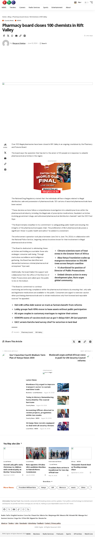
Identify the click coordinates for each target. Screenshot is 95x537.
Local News (29, 428)
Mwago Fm (83, 515)
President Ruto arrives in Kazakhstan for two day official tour (59, 470)
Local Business (37, 392)
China (83, 487)
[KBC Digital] (9, 2)
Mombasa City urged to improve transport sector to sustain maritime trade (40, 387)
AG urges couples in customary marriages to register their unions (46, 313)
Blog (9, 17)
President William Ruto (27, 487)
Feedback (40, 523)
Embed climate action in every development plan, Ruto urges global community (71, 277)
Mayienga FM (54, 515)
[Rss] (28, 509)
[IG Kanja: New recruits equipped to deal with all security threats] (63, 426)
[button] (75, 2)
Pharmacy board (27, 332)
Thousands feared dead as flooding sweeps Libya (81, 467)
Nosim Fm (42, 518)
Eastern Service (7, 518)
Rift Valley (39, 332)
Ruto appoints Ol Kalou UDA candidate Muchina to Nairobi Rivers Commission (35, 468)
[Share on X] (8, 36)
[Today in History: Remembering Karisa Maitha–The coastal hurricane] (63, 400)
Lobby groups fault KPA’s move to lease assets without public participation (50, 309)
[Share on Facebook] (4, 36)
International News (55, 461)
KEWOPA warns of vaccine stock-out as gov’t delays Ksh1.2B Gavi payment (50, 317)
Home (4, 17)
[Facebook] (4, 509)
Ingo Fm (17, 518)
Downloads (23, 523)
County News (9, 20)
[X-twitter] (9, 509)
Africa (73, 461)
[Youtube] (14, 509)
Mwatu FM (64, 515)
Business (29, 392)
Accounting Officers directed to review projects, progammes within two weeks (40, 412)
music (73, 487)
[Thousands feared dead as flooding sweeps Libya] (81, 453)
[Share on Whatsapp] (12, 36)
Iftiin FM (25, 518)
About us (4, 523)
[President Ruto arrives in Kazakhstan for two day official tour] (59, 453)
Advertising (32, 523)
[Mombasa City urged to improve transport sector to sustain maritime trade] (63, 387)
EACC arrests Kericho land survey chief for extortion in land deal (45, 322)
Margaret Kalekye (19, 43)
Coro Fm (27, 515)
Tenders (11, 523)
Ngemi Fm (34, 518)
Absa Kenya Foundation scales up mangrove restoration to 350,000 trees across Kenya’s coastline (72, 260)
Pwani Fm (35, 515)
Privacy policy (56, 523)
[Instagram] (23, 509)
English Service (17, 515)
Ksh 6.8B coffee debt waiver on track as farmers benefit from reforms (48, 305)
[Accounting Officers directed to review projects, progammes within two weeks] (63, 413)
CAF (52, 487)
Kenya (43, 487)
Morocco (62, 487)
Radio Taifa (5, 515)
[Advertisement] (47, 65)
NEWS (19, 20)
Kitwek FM (73, 515)
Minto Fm (44, 515)
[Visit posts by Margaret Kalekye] (5, 43)
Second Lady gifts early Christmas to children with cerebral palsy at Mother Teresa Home (13, 468)
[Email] (16, 36)
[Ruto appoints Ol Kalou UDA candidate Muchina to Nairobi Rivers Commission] (36, 453)
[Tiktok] (19, 509)
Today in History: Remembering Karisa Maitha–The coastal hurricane (40, 399)
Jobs (16, 523)
